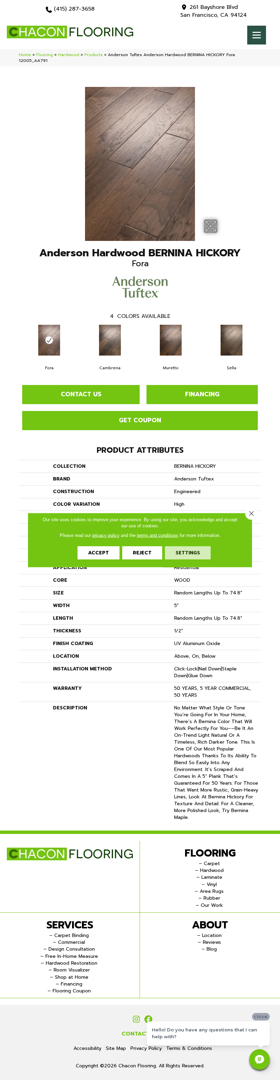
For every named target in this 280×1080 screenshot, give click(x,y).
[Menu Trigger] (256, 35)
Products (93, 55)
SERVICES (69, 925)
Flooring (44, 55)
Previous (15, 339)
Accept (98, 552)
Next (265, 339)
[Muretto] (170, 340)
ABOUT (210, 925)
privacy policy (106, 535)
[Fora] (49, 340)
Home (25, 55)
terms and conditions (157, 535)
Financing (202, 394)
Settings (188, 552)
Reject (142, 552)
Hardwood (68, 55)
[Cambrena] (110, 340)
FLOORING (210, 853)
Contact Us (81, 394)
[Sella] (231, 340)
